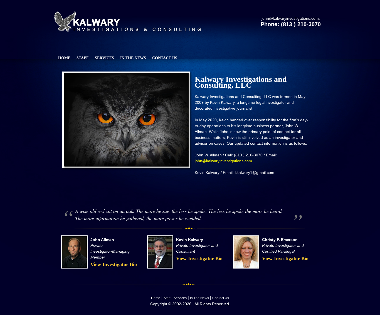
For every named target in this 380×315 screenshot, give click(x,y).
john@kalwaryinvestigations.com (223, 161)
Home (155, 298)
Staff (167, 298)
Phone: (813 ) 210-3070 (291, 24)
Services (180, 298)
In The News (199, 298)
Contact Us (220, 298)
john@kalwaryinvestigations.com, (290, 18)
